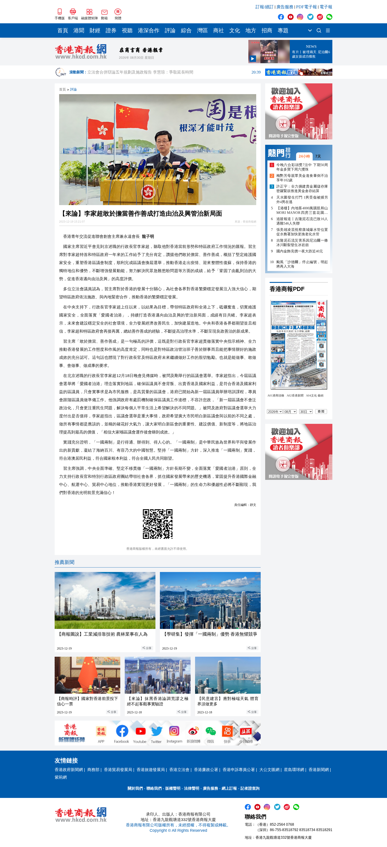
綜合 (186, 30)
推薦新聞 (64, 562)
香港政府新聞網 (69, 769)
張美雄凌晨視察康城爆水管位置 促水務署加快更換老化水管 (302, 232)
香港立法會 (179, 769)
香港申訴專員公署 (239, 769)
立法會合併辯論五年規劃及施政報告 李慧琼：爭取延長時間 (174, 72)
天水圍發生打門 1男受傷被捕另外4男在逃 (302, 199)
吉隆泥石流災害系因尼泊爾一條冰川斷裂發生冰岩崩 (302, 242)
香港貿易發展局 (118, 769)
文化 (234, 30)
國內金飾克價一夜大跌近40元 (299, 251)
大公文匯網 (269, 769)
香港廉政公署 (206, 769)
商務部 (93, 769)
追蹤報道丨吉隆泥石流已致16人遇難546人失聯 (302, 221)
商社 (218, 30)
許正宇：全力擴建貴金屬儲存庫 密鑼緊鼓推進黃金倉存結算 (302, 189)
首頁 (62, 30)
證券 (111, 30)
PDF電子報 (306, 6)
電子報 (326, 6)
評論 (170, 30)
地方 (250, 30)
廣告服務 (284, 6)
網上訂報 (229, 788)
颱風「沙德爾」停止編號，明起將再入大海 (302, 264)
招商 (267, 30)
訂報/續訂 (265, 6)
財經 (95, 30)
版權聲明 (173, 788)
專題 (283, 30)
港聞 (78, 30)
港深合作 (148, 30)
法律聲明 (191, 788)
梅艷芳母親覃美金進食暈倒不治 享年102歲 (302, 178)
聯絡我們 (154, 788)
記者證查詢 (250, 788)
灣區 (202, 30)
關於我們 (135, 788)
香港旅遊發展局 (151, 769)
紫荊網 (61, 777)
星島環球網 (294, 769)
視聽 (127, 30)
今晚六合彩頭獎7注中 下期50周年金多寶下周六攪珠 (302, 167)
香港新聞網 (319, 769)
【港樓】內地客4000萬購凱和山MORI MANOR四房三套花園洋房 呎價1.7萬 (302, 210)
